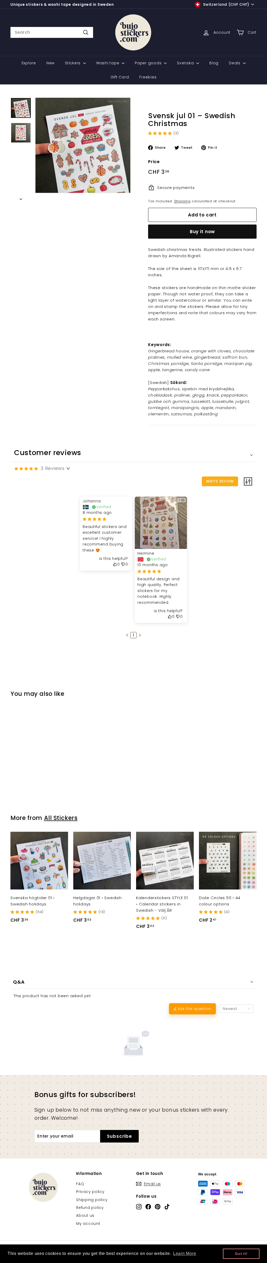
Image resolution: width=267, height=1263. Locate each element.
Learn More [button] (184, 1253)
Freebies (147, 77)
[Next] (20, 197)
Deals (235, 63)
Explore (29, 63)
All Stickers (61, 818)
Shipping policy (91, 1199)
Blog (214, 63)
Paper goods (149, 63)
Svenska (186, 63)
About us (85, 1215)
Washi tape (108, 63)
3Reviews (53, 468)
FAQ (80, 1183)
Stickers (73, 63)
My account (88, 1223)
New (50, 63)
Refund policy (90, 1207)
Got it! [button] (241, 1253)
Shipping (182, 201)
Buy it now (202, 231)
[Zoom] (82, 145)
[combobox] (51, 32)
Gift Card (120, 77)
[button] (127, 635)
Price (154, 162)
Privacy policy (90, 1191)
